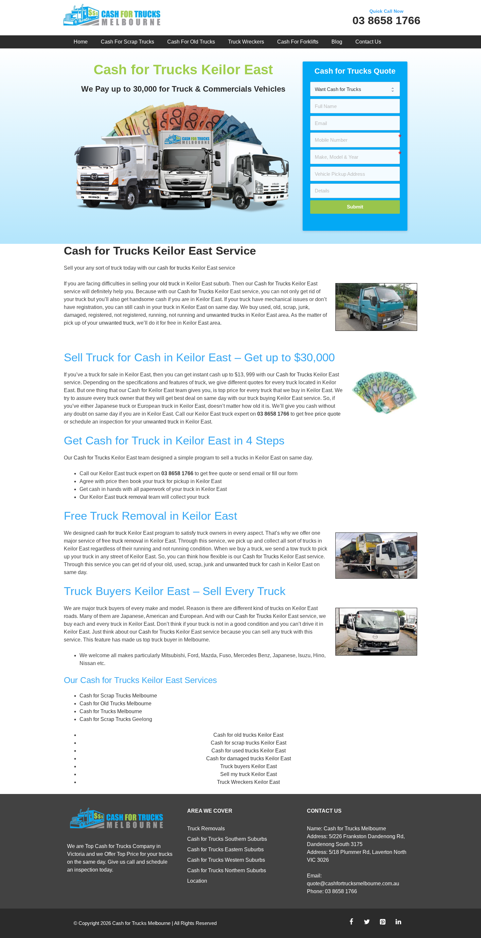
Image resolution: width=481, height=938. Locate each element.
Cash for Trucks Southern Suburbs (227, 839)
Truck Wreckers (246, 42)
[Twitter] (366, 922)
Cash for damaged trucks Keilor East (248, 758)
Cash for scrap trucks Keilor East (248, 743)
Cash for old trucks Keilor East (248, 735)
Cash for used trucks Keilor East (248, 750)
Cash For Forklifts (297, 42)
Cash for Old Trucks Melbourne (115, 703)
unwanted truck (116, 323)
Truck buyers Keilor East (248, 766)
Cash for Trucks (272, 283)
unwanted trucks (225, 315)
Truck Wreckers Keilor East (248, 782)
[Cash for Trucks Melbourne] (112, 16)
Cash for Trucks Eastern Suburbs (225, 849)
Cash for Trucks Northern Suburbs (226, 870)
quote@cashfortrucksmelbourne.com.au (353, 883)
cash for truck (111, 533)
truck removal (131, 497)
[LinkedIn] (398, 922)
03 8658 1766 (386, 20)
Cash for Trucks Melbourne (111, 711)
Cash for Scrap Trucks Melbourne (118, 695)
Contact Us (368, 42)
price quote (328, 414)
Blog (336, 42)
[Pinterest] (382, 922)
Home (81, 42)
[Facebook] (351, 922)
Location (197, 881)
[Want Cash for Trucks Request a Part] (355, 89)
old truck (170, 283)
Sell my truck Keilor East (248, 774)
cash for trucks (173, 268)
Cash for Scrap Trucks (127, 42)
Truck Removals (206, 828)
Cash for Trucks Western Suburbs (226, 860)
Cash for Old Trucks (191, 42)
